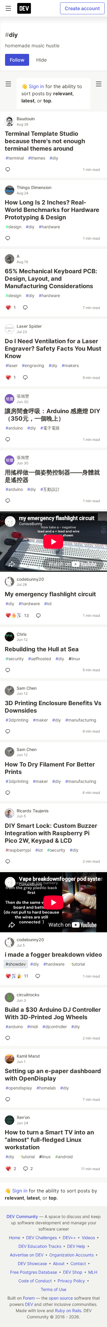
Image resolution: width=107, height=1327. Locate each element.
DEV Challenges (41, 1237)
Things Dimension (34, 187)
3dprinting (17, 719)
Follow (17, 60)
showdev (16, 964)
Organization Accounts (71, 1254)
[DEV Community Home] (24, 8)
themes (36, 157)
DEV (29, 1304)
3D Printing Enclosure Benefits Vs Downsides (53, 707)
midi (32, 1026)
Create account (82, 8)
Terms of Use (53, 1289)
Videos (88, 1237)
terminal (15, 157)
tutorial (77, 964)
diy (54, 157)
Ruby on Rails (68, 1310)
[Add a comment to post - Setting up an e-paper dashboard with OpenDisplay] (9, 1099)
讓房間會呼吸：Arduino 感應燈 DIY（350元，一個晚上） (52, 415)
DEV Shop (72, 1272)
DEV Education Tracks (39, 1246)
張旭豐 (23, 396)
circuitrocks (28, 994)
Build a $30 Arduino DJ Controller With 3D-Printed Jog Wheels (53, 1013)
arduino (14, 427)
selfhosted (39, 658)
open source (61, 1298)
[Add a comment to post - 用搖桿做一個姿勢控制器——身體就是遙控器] (9, 500)
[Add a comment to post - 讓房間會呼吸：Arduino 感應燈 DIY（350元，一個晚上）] (9, 439)
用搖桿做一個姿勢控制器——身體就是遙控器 (52, 476)
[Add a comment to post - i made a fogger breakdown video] (39, 976)
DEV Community (22, 1216)
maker (40, 719)
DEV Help (76, 1246)
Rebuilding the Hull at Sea (42, 649)
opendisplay (19, 1087)
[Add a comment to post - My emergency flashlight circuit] (39, 615)
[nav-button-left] (8, 84)
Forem (29, 1298)
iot (48, 603)
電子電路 (50, 427)
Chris (22, 634)
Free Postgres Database (33, 1272)
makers (70, 365)
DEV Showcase (32, 1263)
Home (14, 1237)
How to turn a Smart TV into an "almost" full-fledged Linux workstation (49, 1140)
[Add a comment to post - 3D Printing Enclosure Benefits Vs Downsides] (9, 731)
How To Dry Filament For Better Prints (50, 768)
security (15, 658)
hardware (49, 226)
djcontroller (55, 1026)
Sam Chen (27, 688)
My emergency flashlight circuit (50, 594)
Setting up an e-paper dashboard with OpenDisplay (53, 1074)
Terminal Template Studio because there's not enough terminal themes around (45, 141)
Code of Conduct (35, 1280)
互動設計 (50, 489)
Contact (78, 1263)
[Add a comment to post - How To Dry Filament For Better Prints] (9, 792)
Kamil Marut (28, 1056)
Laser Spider (29, 326)
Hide (41, 60)
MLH (92, 1272)
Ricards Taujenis (33, 810)
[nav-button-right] (99, 84)
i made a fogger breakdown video (53, 954)
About (58, 1263)
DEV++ (69, 1237)
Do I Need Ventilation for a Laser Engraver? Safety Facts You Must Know (53, 349)
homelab (46, 1087)
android (64, 1156)
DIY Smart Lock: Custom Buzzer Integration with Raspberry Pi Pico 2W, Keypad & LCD (51, 833)
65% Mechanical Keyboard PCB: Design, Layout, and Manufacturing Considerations (51, 279)
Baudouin (26, 118)
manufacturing (80, 719)
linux (74, 658)
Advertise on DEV (26, 1254)
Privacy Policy (71, 1280)
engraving (33, 365)
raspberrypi (18, 850)
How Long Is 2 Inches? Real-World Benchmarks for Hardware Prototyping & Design (52, 210)
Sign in (36, 86)
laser (12, 365)
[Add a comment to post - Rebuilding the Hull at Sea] (9, 670)
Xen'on (23, 1117)
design (13, 226)
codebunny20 (30, 579)
